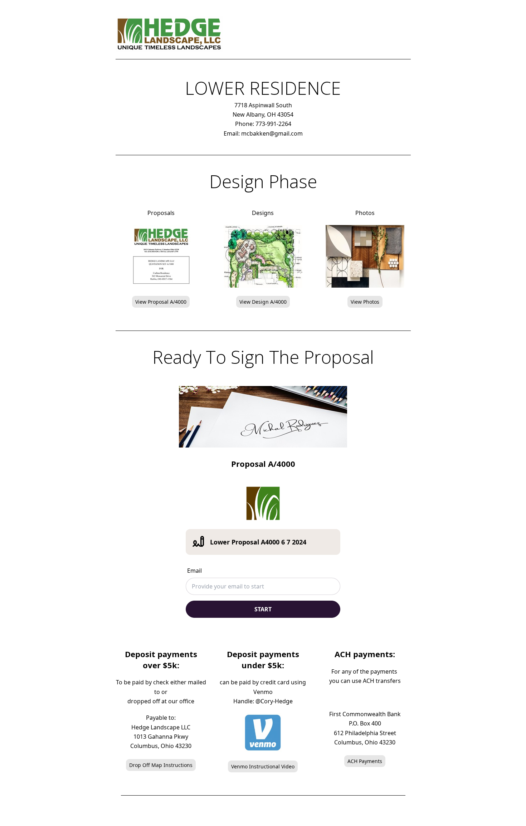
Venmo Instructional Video (262, 766)
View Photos (365, 301)
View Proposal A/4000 (160, 301)
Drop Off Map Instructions (161, 765)
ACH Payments (364, 761)
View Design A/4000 (263, 301)
